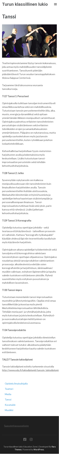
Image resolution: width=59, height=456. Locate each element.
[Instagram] (31, 440)
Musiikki (9, 410)
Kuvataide (10, 404)
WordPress (39, 449)
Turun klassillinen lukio (25, 4)
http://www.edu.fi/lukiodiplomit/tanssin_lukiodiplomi (30, 370)
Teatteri (9, 388)
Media (8, 394)
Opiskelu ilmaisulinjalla (16, 383)
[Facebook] (24, 440)
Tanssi (8, 399)
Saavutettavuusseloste (16, 425)
